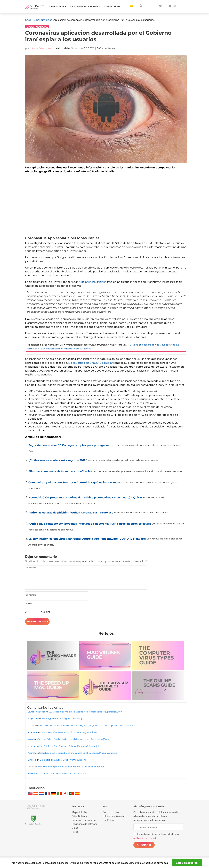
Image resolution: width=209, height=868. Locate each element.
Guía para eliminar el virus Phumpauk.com (63, 759)
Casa (28, 19)
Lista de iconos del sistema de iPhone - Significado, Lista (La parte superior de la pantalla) (85, 725)
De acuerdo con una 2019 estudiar (90, 362)
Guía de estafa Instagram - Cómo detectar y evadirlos (68, 732)
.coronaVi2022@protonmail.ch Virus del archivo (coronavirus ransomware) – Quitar (85, 497)
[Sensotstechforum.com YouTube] (170, 6)
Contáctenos (109, 820)
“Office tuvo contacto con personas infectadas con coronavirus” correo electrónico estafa (89, 523)
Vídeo (75, 827)
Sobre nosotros (111, 812)
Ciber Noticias (57, 6)
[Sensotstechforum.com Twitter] (160, 6)
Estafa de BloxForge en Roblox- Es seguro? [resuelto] (71, 746)
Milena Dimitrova (40, 48)
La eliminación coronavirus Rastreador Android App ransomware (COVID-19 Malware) (87, 538)
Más (105, 806)
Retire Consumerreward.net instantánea (64, 773)
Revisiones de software (84, 823)
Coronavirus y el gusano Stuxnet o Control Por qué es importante (73, 482)
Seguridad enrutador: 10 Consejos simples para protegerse (68, 445)
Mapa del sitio (79, 812)
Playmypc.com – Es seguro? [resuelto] (62, 718)
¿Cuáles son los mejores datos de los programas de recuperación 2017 (85, 711)
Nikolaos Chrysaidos (92, 281)
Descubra (78, 806)
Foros (75, 831)
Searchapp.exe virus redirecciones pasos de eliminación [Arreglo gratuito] (78, 753)
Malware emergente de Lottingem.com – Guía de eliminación (71, 766)
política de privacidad (156, 862)
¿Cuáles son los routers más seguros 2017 (56, 460)
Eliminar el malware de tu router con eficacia (59, 471)
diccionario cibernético (84, 820)
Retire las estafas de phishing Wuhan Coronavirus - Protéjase (70, 512)
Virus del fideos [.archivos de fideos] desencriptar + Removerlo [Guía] (73, 739)
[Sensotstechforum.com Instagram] (174, 6)
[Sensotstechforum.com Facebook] (165, 6)
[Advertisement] (106, 204)
